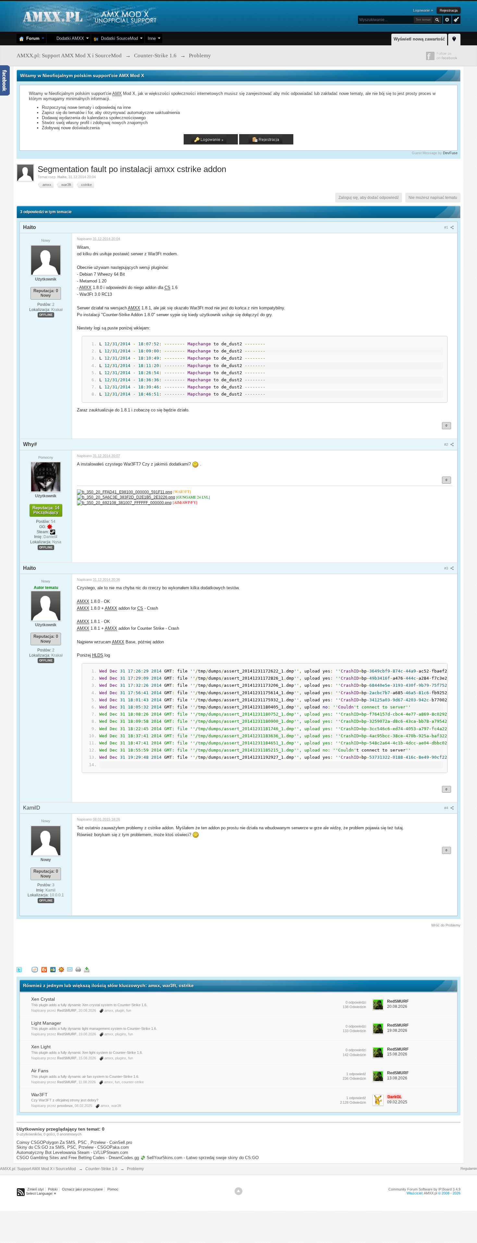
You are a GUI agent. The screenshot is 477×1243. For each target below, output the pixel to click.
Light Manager (46, 1023)
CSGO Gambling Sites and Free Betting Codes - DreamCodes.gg (78, 1157)
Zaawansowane (447, 20)
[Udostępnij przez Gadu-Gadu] (61, 969)
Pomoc (112, 1189)
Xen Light (41, 1046)
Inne (152, 38)
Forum (32, 38)
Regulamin (468, 1168)
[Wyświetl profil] (46, 260)
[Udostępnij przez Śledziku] (52, 969)
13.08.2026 (397, 1078)
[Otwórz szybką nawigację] (454, 38)
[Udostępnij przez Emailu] (69, 969)
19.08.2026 (397, 1030)
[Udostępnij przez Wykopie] (34, 969)
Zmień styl (35, 1189)
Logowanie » (423, 10)
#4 (446, 808)
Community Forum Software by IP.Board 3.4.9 (424, 1189)
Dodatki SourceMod (118, 38)
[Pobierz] (86, 969)
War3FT (39, 1094)
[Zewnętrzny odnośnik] (124, 491)
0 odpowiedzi (356, 1002)
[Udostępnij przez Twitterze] (19, 969)
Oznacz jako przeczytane (82, 1189)
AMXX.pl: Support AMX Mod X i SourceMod (38, 1169)
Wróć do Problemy (445, 925)
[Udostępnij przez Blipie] (44, 969)
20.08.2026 (397, 1006)
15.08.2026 (397, 1054)
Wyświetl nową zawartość (419, 39)
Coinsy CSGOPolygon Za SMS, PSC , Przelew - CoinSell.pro (74, 1142)
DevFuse (450, 153)
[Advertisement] (135, 946)
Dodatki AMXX (69, 38)
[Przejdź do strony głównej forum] (89, 16)
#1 (446, 227)
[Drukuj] (78, 969)
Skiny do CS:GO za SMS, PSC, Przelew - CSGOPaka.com (73, 1147)
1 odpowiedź (356, 1074)
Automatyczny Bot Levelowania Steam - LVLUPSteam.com (72, 1152)
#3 (446, 568)
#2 (446, 444)
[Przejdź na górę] (238, 1191)
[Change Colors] (455, 19)
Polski (52, 1189)
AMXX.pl (430, 1193)
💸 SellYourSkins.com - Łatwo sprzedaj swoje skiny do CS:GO (199, 1157)
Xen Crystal (43, 999)
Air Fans (39, 1070)
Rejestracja (449, 10)
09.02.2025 (397, 1102)
